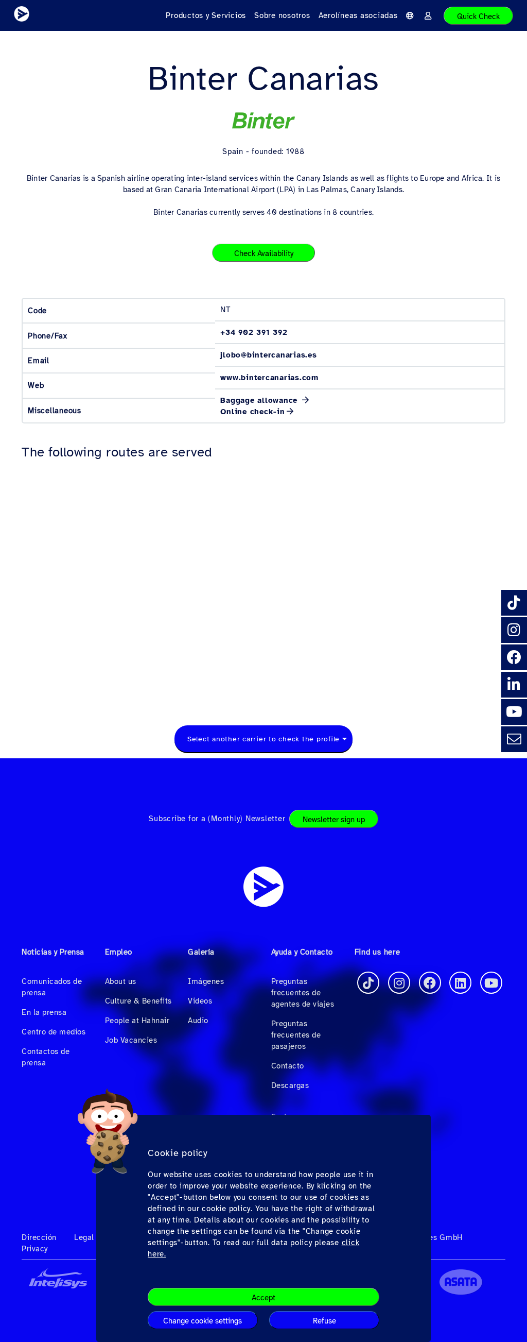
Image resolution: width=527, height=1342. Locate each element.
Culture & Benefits (138, 1001)
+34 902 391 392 (253, 332)
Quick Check (478, 16)
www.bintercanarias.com (269, 377)
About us (120, 981)
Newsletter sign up (334, 819)
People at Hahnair (137, 1020)
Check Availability (263, 253)
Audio (198, 1020)
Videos (200, 1001)
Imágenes (206, 981)
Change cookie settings (202, 1321)
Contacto (287, 1066)
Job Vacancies (131, 1040)
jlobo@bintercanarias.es (268, 355)
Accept (263, 1297)
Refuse (324, 1321)
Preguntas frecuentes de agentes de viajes (303, 993)
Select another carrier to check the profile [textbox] (263, 739)
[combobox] (263, 739)
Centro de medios (53, 1032)
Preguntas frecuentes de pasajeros (296, 1035)
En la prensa (44, 1012)
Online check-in (252, 411)
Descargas (290, 1085)
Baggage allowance (260, 400)
